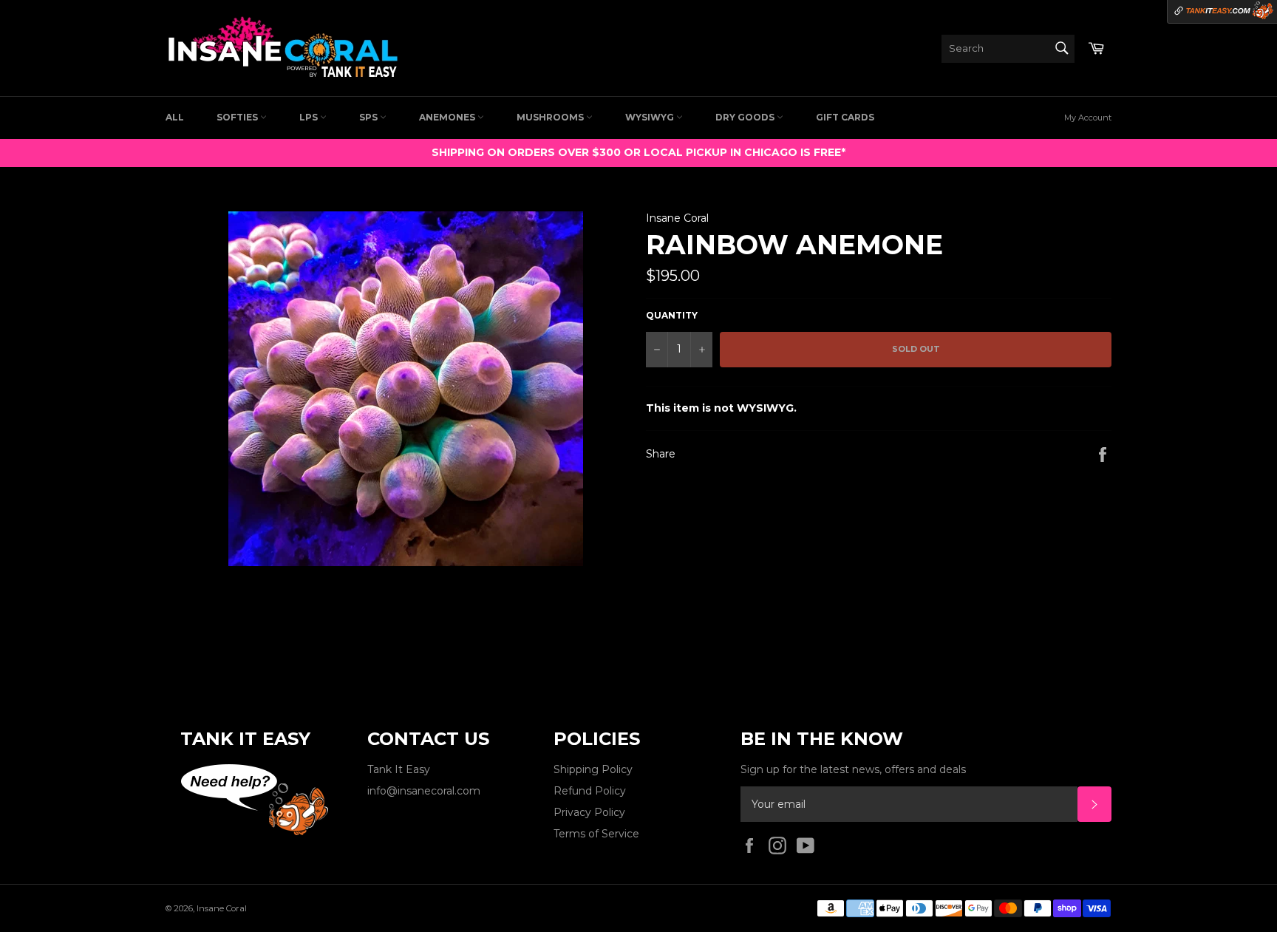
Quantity (672, 315)
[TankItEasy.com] (1222, 12)
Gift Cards (845, 117)
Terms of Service (596, 833)
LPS (309, 117)
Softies (238, 117)
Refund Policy (590, 790)
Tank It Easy (398, 769)
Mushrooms (551, 117)
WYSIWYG (650, 117)
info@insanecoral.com (423, 790)
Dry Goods (746, 117)
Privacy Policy (589, 812)
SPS (369, 117)
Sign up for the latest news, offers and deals (853, 769)
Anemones (448, 117)
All (175, 117)
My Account (1087, 117)
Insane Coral (222, 908)
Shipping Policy (593, 769)
